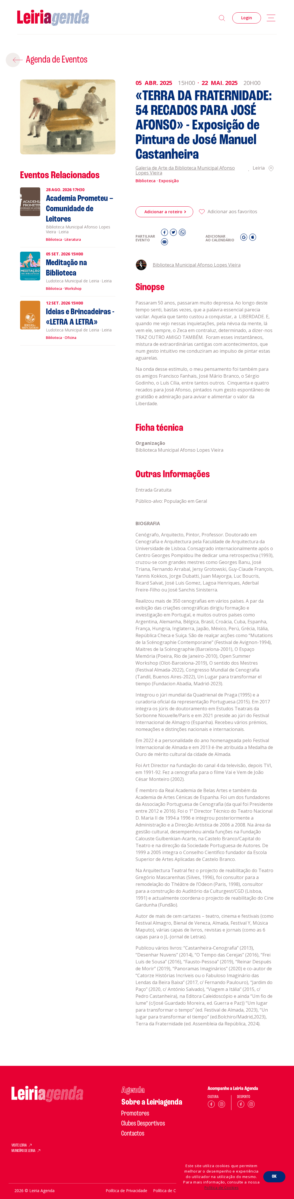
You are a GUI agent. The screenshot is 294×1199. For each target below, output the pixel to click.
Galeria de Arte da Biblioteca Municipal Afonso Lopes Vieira (185, 171)
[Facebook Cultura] (211, 1105)
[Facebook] (165, 233)
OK (274, 1176)
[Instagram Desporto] (251, 1105)
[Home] (53, 18)
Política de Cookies (221, 1187)
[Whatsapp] (182, 233)
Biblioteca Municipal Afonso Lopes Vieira (197, 265)
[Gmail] (244, 238)
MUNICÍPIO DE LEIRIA (23, 1151)
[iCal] (252, 238)
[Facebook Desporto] (241, 1105)
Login (246, 17)
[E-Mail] (164, 243)
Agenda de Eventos (57, 60)
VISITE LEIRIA (19, 1146)
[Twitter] (174, 233)
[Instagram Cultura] (221, 1105)
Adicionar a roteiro (163, 211)
